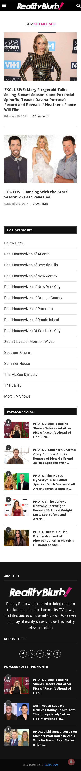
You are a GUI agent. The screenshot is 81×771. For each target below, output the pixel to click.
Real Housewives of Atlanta (27, 254)
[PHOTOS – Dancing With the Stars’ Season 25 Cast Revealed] (40, 159)
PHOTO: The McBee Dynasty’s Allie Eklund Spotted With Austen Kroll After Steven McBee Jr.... (54, 482)
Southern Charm (17, 352)
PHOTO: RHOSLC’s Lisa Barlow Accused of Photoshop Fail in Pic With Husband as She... (53, 538)
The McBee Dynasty (20, 374)
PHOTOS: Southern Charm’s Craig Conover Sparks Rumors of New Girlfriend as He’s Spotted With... (54, 456)
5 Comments (40, 116)
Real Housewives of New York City (32, 287)
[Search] (77, 5)
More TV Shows (17, 396)
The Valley (12, 385)
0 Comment (40, 203)
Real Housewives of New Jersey (30, 276)
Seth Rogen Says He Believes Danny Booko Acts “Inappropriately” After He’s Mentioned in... (54, 712)
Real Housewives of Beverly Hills (31, 265)
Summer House (17, 363)
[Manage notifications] (71, 762)
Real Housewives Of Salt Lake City (32, 330)
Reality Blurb (51, 765)
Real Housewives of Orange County (33, 298)
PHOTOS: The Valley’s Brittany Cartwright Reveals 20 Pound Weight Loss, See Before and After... (52, 510)
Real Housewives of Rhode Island (31, 319)
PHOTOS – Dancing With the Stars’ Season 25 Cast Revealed (36, 194)
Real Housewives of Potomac (28, 308)
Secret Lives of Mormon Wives (29, 341)
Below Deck (13, 243)
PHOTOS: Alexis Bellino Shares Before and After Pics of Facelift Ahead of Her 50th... (52, 430)
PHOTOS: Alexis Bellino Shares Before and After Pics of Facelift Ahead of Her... (52, 686)
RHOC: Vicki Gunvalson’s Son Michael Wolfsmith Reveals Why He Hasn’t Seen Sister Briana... (55, 738)
